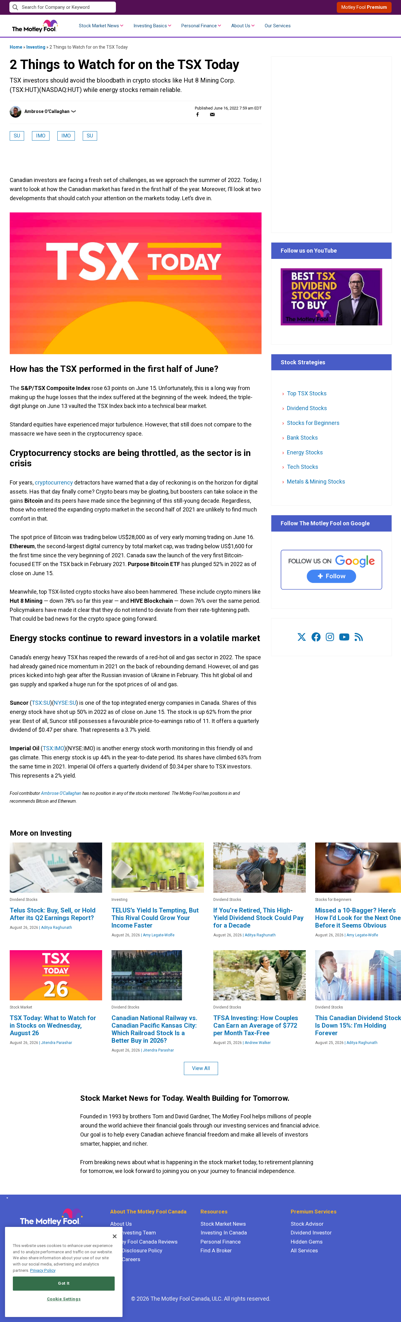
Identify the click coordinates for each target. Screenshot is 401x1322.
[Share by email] (212, 114)
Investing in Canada (223, 1232)
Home (16, 47)
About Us (240, 26)
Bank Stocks (302, 437)
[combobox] (104, 7)
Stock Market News (99, 26)
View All (201, 1068)
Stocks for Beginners (313, 423)
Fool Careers (125, 1259)
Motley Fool (364, 7)
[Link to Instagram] (330, 637)
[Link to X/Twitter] (301, 637)
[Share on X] (205, 114)
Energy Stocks (305, 452)
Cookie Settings (64, 1299)
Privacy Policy (42, 1270)
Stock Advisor (307, 1224)
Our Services (278, 26)
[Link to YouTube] (344, 637)
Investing (35, 47)
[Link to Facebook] (316, 637)
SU (17, 136)
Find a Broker (216, 1250)
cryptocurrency (54, 482)
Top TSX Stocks (307, 393)
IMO (40, 136)
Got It (64, 1283)
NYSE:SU (65, 702)
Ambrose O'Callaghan (47, 111)
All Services (304, 1250)
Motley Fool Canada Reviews (144, 1242)
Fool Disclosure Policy (136, 1250)
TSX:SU (41, 702)
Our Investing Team (133, 1232)
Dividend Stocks (307, 408)
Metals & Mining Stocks (316, 481)
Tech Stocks (302, 466)
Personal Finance (199, 26)
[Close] (115, 1236)
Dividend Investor (311, 1232)
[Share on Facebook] (197, 114)
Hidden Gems (307, 1242)
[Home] (6, 1198)
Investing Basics (150, 26)
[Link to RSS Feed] (359, 637)
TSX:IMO (53, 748)
